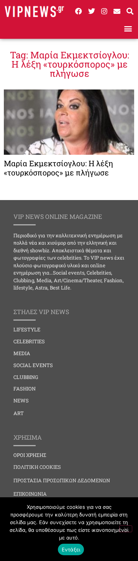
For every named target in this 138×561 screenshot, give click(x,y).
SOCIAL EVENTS (33, 365)
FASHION (24, 388)
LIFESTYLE (26, 329)
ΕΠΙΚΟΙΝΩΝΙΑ (30, 493)
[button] (128, 28)
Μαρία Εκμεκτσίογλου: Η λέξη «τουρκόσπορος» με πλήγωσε (58, 167)
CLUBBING (25, 377)
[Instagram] (104, 11)
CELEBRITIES (29, 341)
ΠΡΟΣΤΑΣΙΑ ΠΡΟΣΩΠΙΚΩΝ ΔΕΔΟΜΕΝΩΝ (61, 480)
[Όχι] (125, 528)
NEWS (21, 400)
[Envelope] (117, 11)
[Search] (130, 11)
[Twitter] (91, 11)
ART (18, 413)
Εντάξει (71, 549)
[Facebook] (78, 11)
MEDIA (21, 353)
